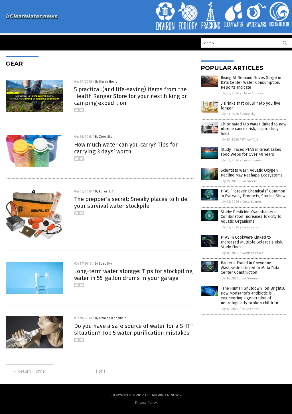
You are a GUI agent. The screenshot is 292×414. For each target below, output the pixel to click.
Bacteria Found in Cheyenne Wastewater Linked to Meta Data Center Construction (250, 268)
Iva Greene (250, 181)
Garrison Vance (253, 253)
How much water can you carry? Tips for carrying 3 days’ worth (126, 148)
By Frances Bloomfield (111, 318)
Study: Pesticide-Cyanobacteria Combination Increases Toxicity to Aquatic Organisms (251, 217)
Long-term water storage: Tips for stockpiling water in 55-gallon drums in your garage (133, 274)
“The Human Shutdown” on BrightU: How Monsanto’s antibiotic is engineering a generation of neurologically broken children (253, 295)
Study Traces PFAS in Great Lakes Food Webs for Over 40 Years (251, 152)
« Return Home (29, 371)
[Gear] (32, 19)
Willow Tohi (250, 139)
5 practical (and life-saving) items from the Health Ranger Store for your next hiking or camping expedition (130, 96)
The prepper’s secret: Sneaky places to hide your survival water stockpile (130, 202)
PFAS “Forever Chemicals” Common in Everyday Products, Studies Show (253, 193)
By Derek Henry (106, 82)
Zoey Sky (248, 114)
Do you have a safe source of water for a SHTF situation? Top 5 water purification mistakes (133, 329)
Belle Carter (250, 309)
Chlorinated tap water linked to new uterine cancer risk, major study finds (253, 129)
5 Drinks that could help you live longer (250, 106)
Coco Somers (251, 160)
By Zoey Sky (103, 137)
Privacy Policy (146, 403)
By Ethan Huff (104, 191)
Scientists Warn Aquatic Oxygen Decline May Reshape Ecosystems (252, 173)
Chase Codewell (253, 93)
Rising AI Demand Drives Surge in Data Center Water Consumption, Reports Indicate (251, 82)
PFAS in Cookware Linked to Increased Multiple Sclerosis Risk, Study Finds (252, 242)
